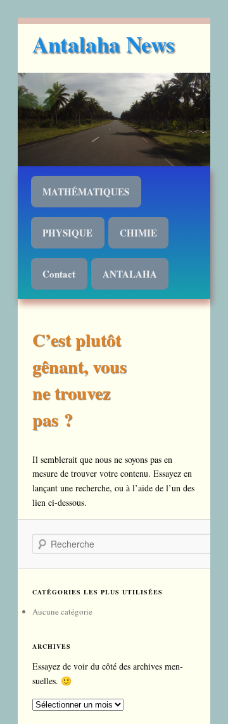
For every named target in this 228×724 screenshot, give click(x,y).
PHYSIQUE (67, 233)
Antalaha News (103, 44)
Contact (58, 274)
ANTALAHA (130, 274)
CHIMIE (138, 233)
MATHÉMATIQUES (85, 192)
